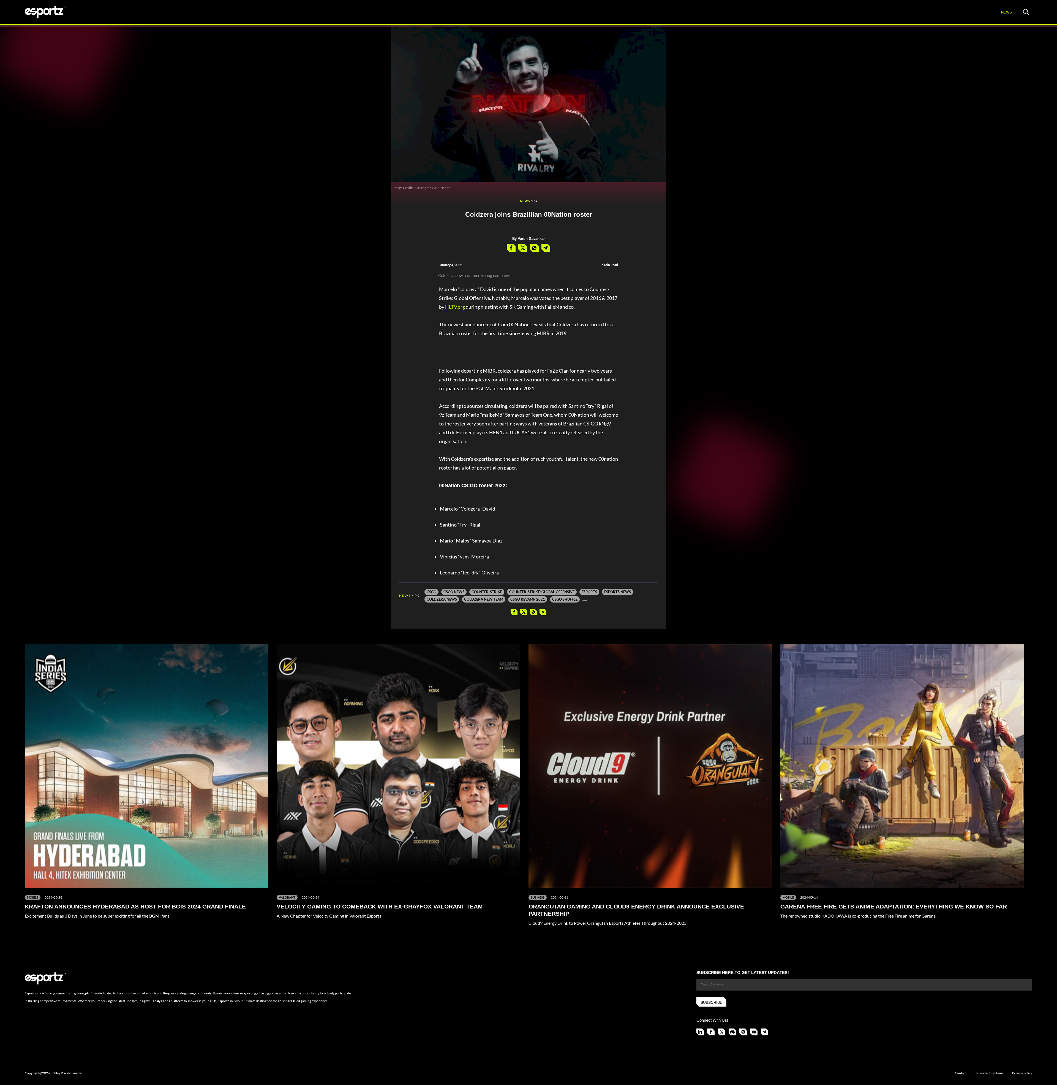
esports (589, 592)
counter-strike (487, 592)
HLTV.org (455, 307)
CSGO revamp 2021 (527, 599)
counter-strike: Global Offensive (541, 592)
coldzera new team (483, 599)
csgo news (453, 592)
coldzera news (442, 599)
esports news (617, 592)
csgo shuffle (564, 599)
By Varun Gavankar (528, 239)
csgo (431, 592)
